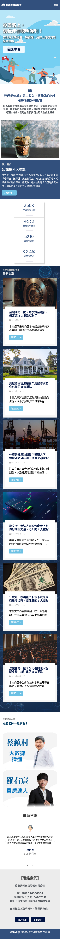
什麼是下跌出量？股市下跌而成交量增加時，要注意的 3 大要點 (29, 599)
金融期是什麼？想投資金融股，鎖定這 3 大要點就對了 (28, 314)
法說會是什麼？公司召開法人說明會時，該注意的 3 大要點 (28, 670)
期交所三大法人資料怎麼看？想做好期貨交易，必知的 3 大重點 (29, 527)
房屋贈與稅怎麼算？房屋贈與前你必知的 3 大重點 (28, 385)
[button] (5, 841)
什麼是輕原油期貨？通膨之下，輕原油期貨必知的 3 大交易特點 (29, 456)
